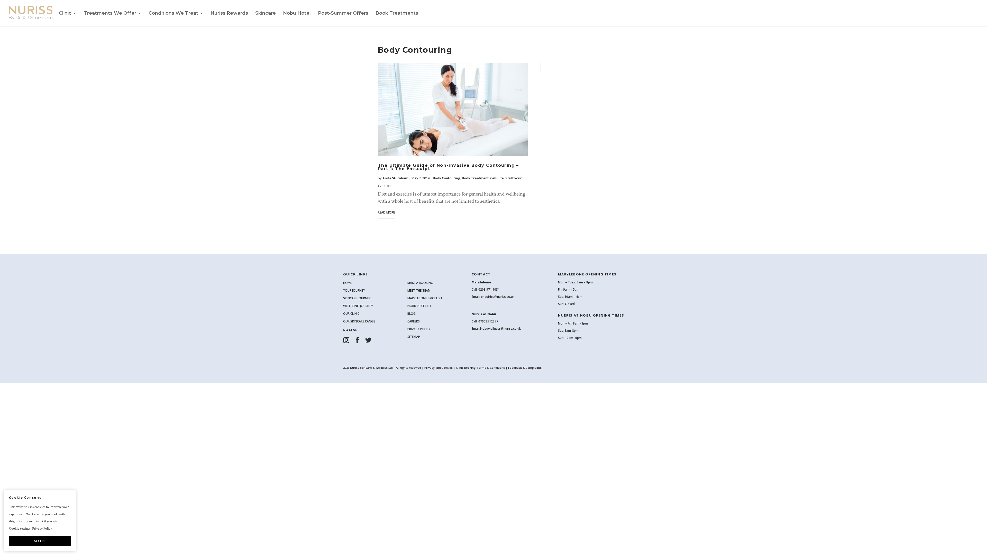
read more (386, 212)
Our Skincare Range (359, 321)
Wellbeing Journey (358, 306)
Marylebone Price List (424, 298)
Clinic (65, 13)
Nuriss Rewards (229, 13)
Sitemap (413, 337)
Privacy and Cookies (438, 367)
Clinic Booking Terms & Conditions (480, 367)
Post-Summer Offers (343, 13)
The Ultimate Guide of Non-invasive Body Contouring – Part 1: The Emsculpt (448, 167)
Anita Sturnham (395, 178)
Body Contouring (446, 178)
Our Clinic (351, 313)
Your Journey (354, 290)
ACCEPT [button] (40, 541)
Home (347, 283)
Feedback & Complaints (525, 367)
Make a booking (420, 283)
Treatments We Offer (110, 13)
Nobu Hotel (297, 13)
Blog (411, 313)
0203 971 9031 (489, 289)
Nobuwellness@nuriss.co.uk (500, 328)
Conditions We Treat (173, 13)
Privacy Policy (418, 329)
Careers (413, 321)
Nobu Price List (419, 306)
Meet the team (419, 290)
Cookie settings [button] (20, 528)
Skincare (265, 13)
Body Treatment (475, 178)
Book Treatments (397, 13)
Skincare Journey (357, 298)
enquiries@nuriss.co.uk (498, 296)
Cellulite (497, 178)
